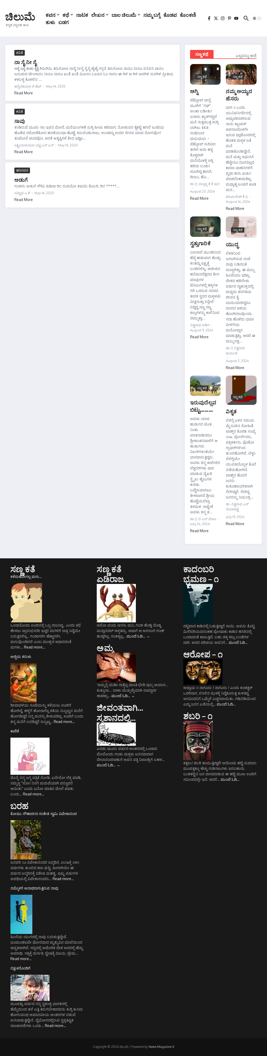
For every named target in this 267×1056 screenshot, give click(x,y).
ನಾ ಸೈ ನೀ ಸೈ (25, 62)
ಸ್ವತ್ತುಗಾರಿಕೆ (200, 243)
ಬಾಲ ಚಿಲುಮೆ (124, 15)
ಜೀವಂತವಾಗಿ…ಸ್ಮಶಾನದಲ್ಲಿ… (120, 712)
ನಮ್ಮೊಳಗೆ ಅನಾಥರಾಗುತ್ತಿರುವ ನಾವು (34, 888)
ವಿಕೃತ (231, 411)
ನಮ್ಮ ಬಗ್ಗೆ (151, 15)
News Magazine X (161, 1047)
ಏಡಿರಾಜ (110, 578)
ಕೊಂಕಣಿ (188, 15)
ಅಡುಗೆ (21, 179)
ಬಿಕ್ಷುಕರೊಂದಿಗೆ (20, 968)
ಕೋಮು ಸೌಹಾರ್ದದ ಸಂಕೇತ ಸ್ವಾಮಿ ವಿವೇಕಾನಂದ (43, 813)
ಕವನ (51, 15)
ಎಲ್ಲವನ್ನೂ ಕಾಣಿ (246, 55)
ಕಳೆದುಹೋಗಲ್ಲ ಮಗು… (26, 576)
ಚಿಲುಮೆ (20, 16)
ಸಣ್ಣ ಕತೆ (22, 569)
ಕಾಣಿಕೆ (14, 731)
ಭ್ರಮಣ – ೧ (201, 578)
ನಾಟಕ (82, 15)
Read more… (34, 647)
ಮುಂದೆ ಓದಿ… (138, 636)
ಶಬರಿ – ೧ (198, 715)
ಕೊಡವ (170, 15)
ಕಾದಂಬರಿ (198, 569)
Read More (23, 93)
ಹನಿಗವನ (22, 170)
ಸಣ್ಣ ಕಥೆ (201, 54)
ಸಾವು (19, 120)
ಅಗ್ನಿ (194, 91)
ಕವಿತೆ (19, 52)
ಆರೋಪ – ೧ (203, 654)
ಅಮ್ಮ (105, 647)
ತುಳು (50, 22)
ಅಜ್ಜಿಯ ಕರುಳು (20, 656)
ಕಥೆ (66, 15)
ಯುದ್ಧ (232, 244)
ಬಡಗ (63, 22)
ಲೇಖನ (98, 15)
